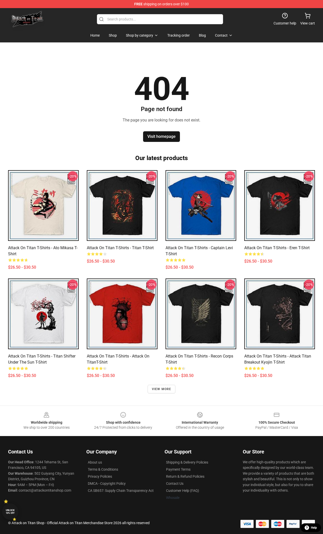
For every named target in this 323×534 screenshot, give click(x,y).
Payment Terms (178, 469)
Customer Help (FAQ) (182, 491)
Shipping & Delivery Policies (187, 462)
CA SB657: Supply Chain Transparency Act (121, 491)
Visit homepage (161, 136)
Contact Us (174, 483)
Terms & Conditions (103, 469)
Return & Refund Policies (185, 476)
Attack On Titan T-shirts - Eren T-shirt (277, 247)
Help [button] (314, 527)
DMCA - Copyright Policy (107, 483)
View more (161, 389)
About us (95, 462)
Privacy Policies (100, 476)
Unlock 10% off (10, 511)
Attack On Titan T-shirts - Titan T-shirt (120, 247)
